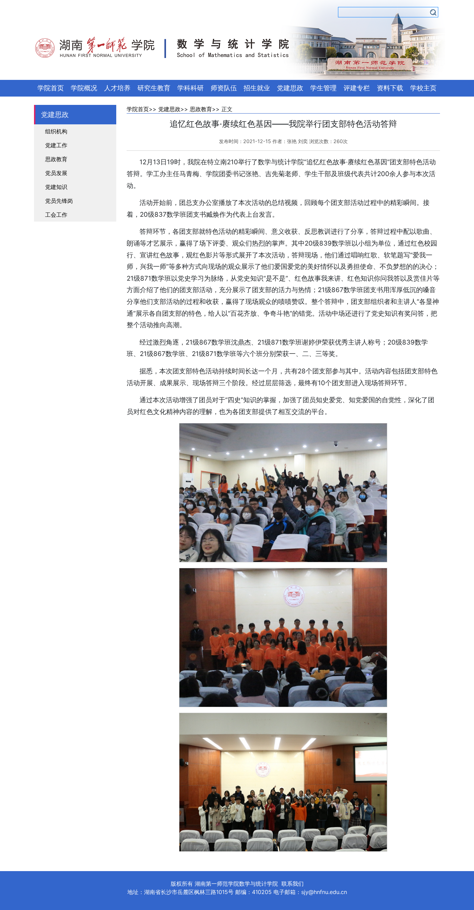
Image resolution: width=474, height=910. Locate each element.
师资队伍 (224, 88)
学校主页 (423, 88)
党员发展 (56, 172)
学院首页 (50, 88)
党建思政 (290, 88)
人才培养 (117, 88)
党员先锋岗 (59, 200)
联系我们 (292, 883)
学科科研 (190, 88)
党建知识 (56, 186)
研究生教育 (153, 88)
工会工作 (56, 214)
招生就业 (257, 88)
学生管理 (323, 88)
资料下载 (390, 88)
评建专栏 (357, 88)
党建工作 (56, 145)
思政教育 (56, 159)
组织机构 (56, 131)
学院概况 (84, 88)
